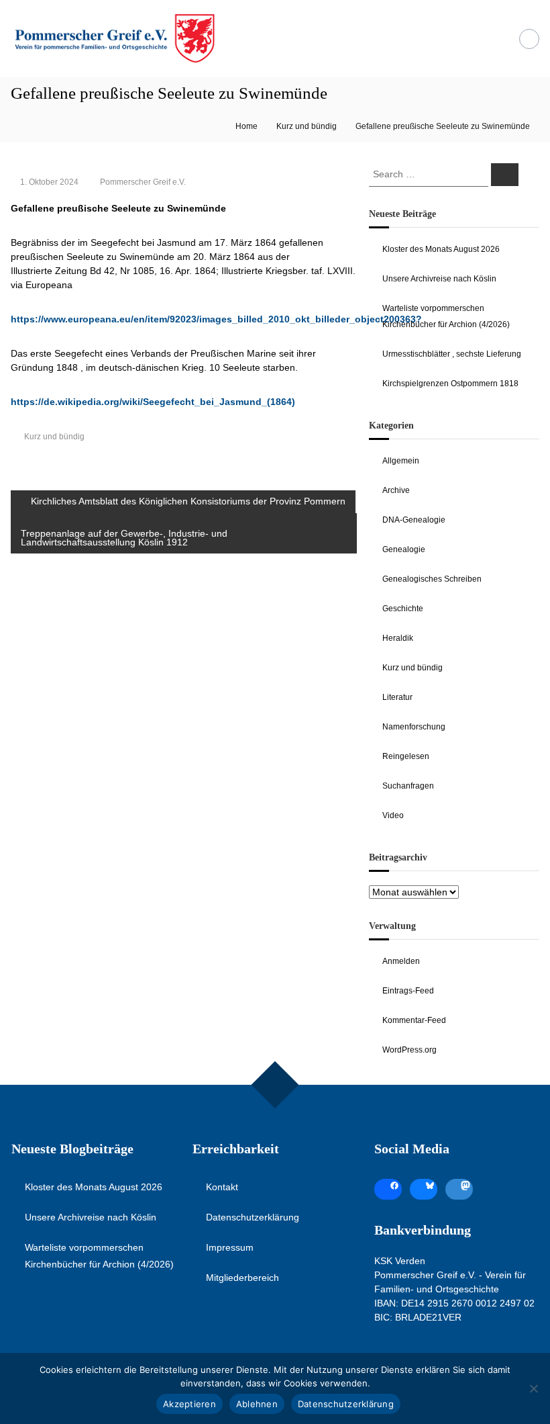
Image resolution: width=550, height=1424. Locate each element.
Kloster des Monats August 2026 (441, 249)
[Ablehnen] (533, 1388)
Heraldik (397, 638)
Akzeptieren (189, 1403)
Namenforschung (413, 726)
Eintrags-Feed (408, 990)
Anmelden (401, 961)
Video (393, 815)
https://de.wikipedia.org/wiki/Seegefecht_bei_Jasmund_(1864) (153, 401)
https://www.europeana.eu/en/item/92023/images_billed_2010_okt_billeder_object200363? (216, 319)
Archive (396, 490)
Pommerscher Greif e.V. (143, 182)
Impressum (230, 1247)
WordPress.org (409, 1050)
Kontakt (222, 1187)
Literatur (397, 697)
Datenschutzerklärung (252, 1217)
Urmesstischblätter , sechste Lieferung (451, 354)
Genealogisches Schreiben (432, 579)
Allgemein (400, 460)
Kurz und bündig (306, 126)
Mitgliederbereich (242, 1277)
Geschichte (402, 608)
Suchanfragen (408, 786)
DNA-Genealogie (413, 520)
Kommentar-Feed (414, 1020)
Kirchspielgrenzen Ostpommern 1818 (450, 383)
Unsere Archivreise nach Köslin (439, 278)
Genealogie (403, 549)
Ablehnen (257, 1403)
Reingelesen (405, 756)
